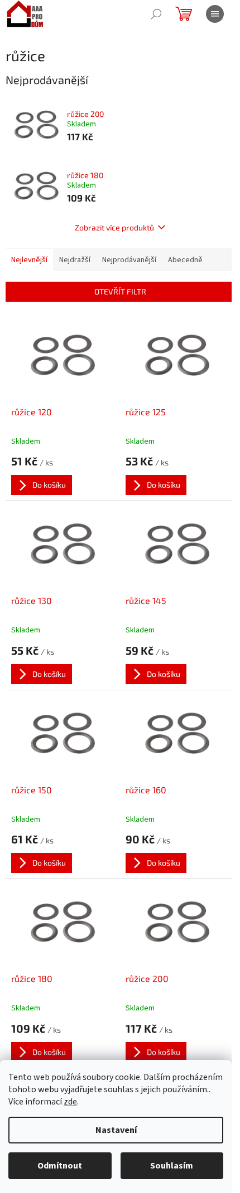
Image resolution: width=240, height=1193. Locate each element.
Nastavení (116, 1130)
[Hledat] (156, 14)
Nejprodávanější (129, 260)
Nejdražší (74, 260)
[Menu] (215, 14)
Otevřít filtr (120, 291)
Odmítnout (59, 1166)
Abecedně (185, 260)
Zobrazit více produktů (114, 227)
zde (70, 1102)
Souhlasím (171, 1166)
